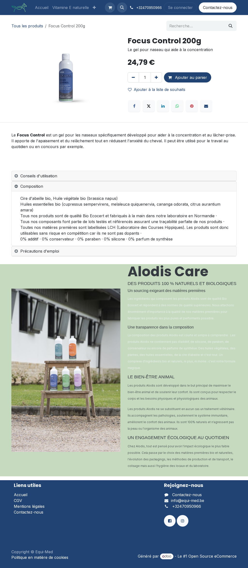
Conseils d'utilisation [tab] (38, 175)
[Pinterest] (192, 106)
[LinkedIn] (163, 106)
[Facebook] (134, 106)
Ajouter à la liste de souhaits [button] (159, 89)
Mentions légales (29, 506)
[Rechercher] (231, 26)
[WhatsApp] (177, 106)
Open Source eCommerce (212, 556)
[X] (149, 106)
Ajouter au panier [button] (190, 77)
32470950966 (150, 8)
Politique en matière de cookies (39, 557)
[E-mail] (206, 106)
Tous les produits (27, 25)
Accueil (20, 494)
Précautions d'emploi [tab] (39, 251)
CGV (18, 500)
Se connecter (180, 7)
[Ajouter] (156, 77)
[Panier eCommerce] (110, 7)
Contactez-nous (217, 7)
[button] (122, 7)
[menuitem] (41, 7)
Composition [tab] (31, 186)
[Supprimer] (133, 77)
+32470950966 (186, 506)
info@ (176, 500)
